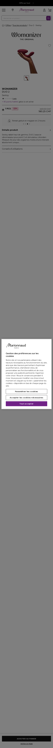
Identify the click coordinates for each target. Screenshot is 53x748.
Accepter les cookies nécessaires (26, 397)
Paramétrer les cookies (26, 391)
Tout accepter (26, 404)
